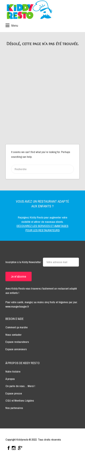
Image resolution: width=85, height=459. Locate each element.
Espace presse (13, 393)
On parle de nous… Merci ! (20, 386)
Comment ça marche (16, 327)
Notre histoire (12, 371)
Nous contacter (13, 335)
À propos (10, 379)
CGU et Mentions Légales (19, 400)
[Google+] (20, 448)
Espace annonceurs (16, 349)
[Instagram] (14, 448)
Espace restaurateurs (17, 342)
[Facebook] (9, 448)
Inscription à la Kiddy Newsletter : (24, 262)
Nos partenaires (14, 408)
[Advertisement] (42, 99)
